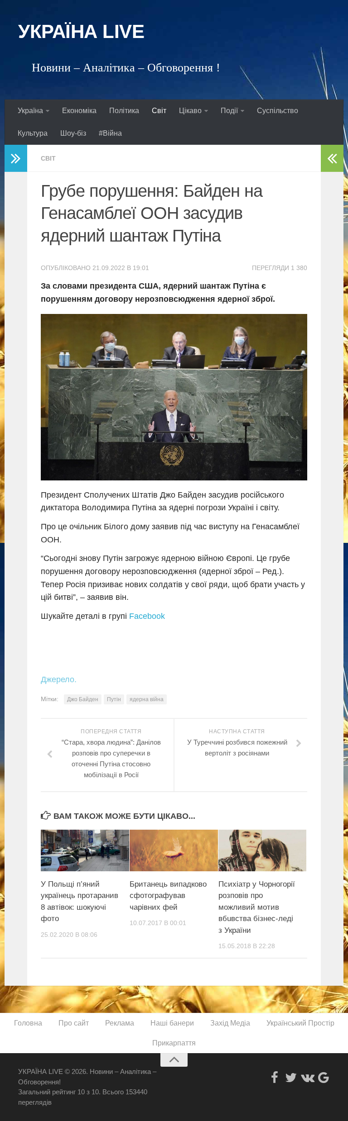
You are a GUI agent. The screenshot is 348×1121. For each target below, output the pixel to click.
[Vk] (307, 1077)
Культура (33, 133)
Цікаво (190, 110)
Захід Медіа (230, 1023)
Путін (114, 699)
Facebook (147, 616)
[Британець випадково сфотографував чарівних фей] (174, 850)
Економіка (79, 110)
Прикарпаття (174, 1043)
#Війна (110, 133)
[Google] (323, 1077)
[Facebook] (274, 1077)
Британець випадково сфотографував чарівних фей (168, 896)
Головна (28, 1023)
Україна (30, 110)
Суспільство (277, 110)
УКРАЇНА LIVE (81, 31)
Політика (124, 110)
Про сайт (73, 1023)
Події (229, 110)
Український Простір (300, 1023)
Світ (159, 110)
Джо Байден (82, 699)
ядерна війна (147, 699)
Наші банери (172, 1023)
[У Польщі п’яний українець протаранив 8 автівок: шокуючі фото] (85, 850)
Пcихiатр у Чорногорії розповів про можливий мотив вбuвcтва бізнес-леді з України (256, 907)
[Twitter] (291, 1077)
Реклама (119, 1023)
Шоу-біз (73, 133)
